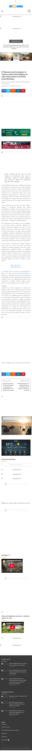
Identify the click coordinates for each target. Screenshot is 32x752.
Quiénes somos (5, 727)
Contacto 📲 (4, 736)
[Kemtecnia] (16, 265)
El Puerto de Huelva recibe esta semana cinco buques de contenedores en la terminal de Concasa (8, 387)
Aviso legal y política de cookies (10, 730)
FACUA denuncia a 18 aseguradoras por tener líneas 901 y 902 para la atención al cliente (23, 387)
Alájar (3, 81)
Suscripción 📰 (5, 740)
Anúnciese (4, 733)
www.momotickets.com (24, 273)
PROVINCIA (18, 81)
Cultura (7, 81)
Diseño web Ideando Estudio (23, 748)
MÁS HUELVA (12, 81)
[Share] (4, 90)
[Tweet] (8, 90)
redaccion (14, 86)
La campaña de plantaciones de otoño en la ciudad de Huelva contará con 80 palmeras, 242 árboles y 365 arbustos (16, 46)
